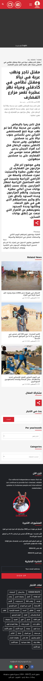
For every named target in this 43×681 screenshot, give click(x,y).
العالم (4, 610)
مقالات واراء (37, 642)
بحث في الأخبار (34, 411)
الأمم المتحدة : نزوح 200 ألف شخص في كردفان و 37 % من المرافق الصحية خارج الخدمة (24, 336)
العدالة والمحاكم (35, 615)
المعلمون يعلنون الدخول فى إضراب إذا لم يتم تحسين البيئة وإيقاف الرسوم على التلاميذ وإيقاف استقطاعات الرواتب (21, 243)
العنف (25, 615)
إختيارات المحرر (19, 596)
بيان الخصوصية (26, 661)
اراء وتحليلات (19, 601)
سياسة (28, 628)
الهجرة (16, 619)
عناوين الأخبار (8, 628)
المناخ (28, 619)
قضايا (19, 633)
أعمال (28, 596)
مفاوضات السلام (14, 638)
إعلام (10, 596)
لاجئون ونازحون (35, 638)
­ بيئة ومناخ (21, 592)
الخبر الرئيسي (13, 606)
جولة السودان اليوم (12, 624)
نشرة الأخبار (14, 642)
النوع (22, 619)
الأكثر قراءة (37, 606)
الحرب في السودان (25, 606)
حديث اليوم (36, 628)
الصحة (24, 610)
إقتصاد (38, 601)
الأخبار (10, 601)
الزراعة (38, 610)
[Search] (2, 4)
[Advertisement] (21, 21)
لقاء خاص (25, 638)
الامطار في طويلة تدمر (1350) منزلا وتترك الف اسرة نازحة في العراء (21, 294)
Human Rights (34, 592)
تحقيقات (7, 619)
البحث (9, 419)
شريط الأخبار (19, 628)
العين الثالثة (36, 619)
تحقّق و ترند (36, 624)
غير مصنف (37, 633)
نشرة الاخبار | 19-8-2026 (35, 553)
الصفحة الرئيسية (14, 610)
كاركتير (13, 633)
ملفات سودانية (25, 642)
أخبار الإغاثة (36, 596)
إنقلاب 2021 (29, 601)
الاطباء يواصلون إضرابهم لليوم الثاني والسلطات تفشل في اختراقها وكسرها (24, 234)
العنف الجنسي (16, 615)
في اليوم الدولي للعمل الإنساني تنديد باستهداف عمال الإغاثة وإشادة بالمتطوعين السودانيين (22, 379)
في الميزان (27, 633)
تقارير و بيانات (25, 624)
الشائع (31, 610)
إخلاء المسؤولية (15, 661)
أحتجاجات (12, 592)
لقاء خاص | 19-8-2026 (35, 548)
